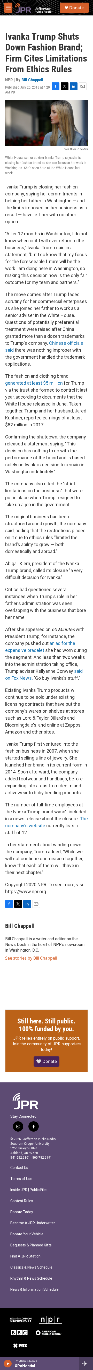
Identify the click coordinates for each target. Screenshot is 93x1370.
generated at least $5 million (34, 383)
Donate (76, 7)
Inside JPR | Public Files (29, 1190)
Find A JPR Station (25, 1256)
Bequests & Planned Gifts (31, 1245)
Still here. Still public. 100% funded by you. (46, 1025)
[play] (8, 1363)
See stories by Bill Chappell (31, 958)
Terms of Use (21, 1179)
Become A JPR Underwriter (32, 1223)
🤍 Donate (46, 1061)
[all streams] (86, 1363)
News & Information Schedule (34, 1289)
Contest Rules (21, 1201)
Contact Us (19, 1168)
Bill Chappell (32, 79)
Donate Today (21, 1212)
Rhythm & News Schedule (31, 1278)
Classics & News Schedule (31, 1267)
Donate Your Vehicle (26, 1234)
